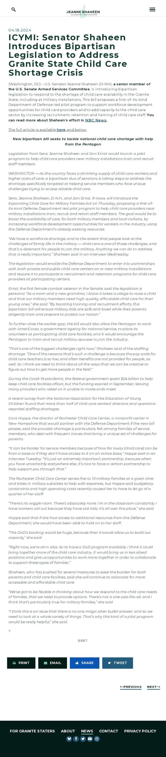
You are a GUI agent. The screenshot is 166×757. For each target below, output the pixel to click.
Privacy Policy (140, 731)
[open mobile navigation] (152, 9)
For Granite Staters (32, 731)
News (87, 731)
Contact (108, 731)
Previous (132, 687)
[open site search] (14, 9)
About (68, 731)
